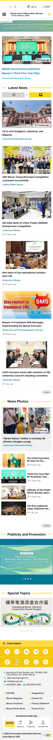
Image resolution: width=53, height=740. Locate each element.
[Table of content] (3, 14)
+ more (46, 392)
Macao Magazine (14, 698)
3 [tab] (27, 579)
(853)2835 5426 (33, 685)
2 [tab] (25, 579)
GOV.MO (10, 693)
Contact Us (37, 698)
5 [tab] (31, 631)
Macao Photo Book (15, 709)
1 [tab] (22, 579)
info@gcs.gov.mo (15, 681)
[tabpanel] (26, 559)
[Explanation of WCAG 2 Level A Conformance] (47, 735)
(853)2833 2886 (14, 685)
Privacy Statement (40, 703)
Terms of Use (38, 709)
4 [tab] (30, 579)
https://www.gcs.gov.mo (17, 678)
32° (34, 6)
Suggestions (38, 693)
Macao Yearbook (14, 703)
